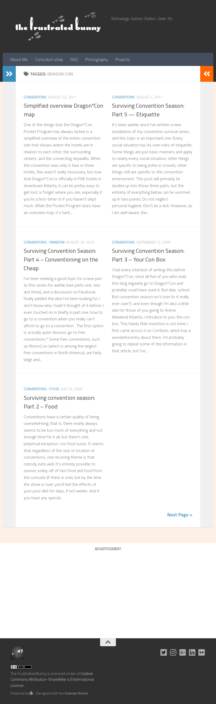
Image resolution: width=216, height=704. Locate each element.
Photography (96, 59)
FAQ (74, 59)
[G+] (182, 652)
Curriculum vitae (49, 59)
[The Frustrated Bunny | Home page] (58, 26)
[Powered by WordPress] (31, 693)
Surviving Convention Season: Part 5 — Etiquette (148, 110)
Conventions (35, 97)
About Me (19, 59)
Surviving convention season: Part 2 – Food (59, 402)
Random (57, 242)
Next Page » (179, 514)
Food (54, 389)
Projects (122, 59)
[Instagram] (173, 652)
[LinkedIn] (192, 652)
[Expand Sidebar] (9, 74)
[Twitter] (164, 652)
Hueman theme (76, 693)
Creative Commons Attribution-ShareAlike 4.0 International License (52, 679)
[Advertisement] (108, 590)
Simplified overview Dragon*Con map (63, 110)
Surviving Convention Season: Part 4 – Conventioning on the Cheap (61, 259)
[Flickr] (201, 652)
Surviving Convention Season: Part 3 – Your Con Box (148, 255)
